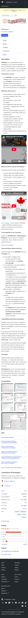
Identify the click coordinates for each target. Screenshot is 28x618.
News (2, 565)
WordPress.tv (5, 581)
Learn (2, 574)
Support (5, 54)
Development (6, 51)
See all (25, 544)
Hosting (3, 567)
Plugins (16, 567)
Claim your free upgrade (7, 245)
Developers (4, 579)
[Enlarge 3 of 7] (11, 395)
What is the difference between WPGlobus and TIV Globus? (9, 452)
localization (17, 511)
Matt (3, 588)
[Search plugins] (15, 15)
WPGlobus (24, 517)
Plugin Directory (5, 6)
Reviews (5, 44)
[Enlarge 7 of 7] (24, 414)
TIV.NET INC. (7, 485)
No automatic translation (7, 437)
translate (24, 514)
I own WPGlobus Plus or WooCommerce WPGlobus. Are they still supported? (11, 457)
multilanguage (23, 511)
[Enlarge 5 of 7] (11, 404)
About (2, 562)
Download (4, 35)
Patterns (17, 570)
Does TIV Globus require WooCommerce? (11, 467)
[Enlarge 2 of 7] (24, 385)
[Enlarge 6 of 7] (24, 404)
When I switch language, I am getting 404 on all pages (8, 447)
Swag (17, 581)
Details (4, 40)
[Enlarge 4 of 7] (24, 395)
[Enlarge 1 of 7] (11, 385)
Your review (4, 544)
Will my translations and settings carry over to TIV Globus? (9, 462)
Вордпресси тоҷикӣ (10, 599)
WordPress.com (6, 586)
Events (16, 576)
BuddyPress (5, 593)
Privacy (3, 570)
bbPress (4, 591)
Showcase (17, 562)
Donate (17, 579)
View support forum (6, 554)
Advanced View (5, 521)
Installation (5, 47)
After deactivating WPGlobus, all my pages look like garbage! (9, 442)
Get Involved (18, 574)
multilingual (19, 514)
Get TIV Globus (5, 223)
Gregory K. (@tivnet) (8, 31)
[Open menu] (26, 2)
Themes (17, 565)
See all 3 (25, 508)
